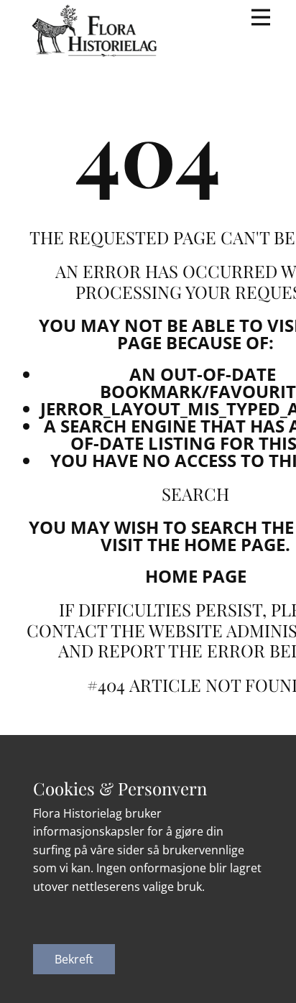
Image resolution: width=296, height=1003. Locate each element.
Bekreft (74, 959)
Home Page (195, 576)
